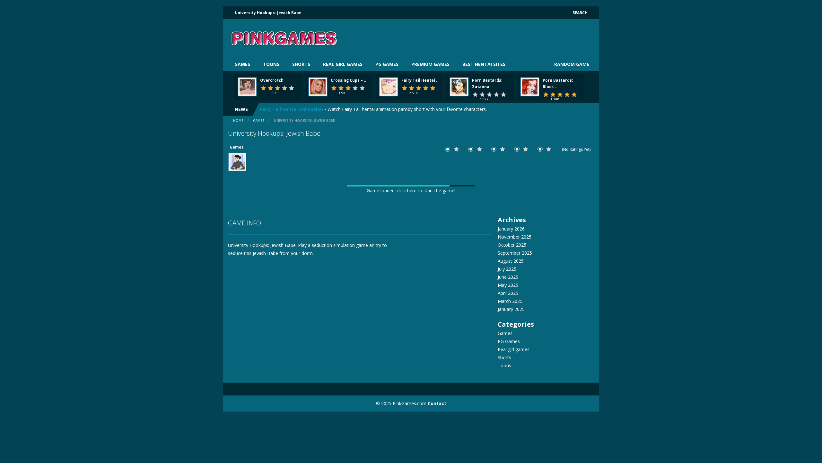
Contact (437, 403)
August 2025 (511, 261)
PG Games (386, 64)
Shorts (301, 64)
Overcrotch (272, 80)
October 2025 (512, 245)
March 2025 (510, 301)
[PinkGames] (284, 38)
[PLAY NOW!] (247, 86)
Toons (271, 64)
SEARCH (580, 12)
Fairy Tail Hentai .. (420, 80)
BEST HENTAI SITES (483, 64)
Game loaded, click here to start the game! (411, 190)
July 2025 (507, 269)
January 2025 (511, 309)
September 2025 (515, 253)
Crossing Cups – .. (348, 80)
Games (242, 64)
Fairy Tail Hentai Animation (291, 109)
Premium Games (430, 64)
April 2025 (508, 293)
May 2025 (508, 285)
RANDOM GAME (571, 64)
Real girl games (343, 64)
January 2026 (511, 229)
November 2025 (514, 237)
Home (238, 120)
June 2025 (508, 277)
